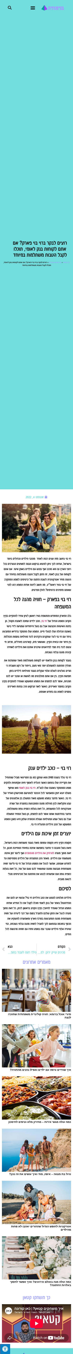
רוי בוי (44, 621)
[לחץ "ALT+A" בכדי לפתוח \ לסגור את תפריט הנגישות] (5, 1349)
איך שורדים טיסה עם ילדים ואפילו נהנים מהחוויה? (40, 1069)
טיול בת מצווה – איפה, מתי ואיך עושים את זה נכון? (40, 1174)
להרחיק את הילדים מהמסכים (39, 853)
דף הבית (66, 262)
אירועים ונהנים (55, 262)
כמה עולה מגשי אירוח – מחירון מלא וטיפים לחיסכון (39, 1121)
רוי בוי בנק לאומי (27, 788)
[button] (33, 7)
